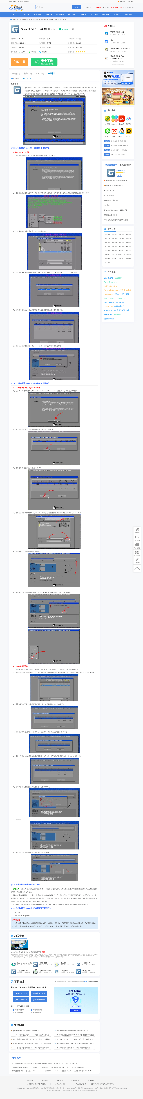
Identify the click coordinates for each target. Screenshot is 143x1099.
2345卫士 (124, 150)
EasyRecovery (110, 282)
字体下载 (107, 246)
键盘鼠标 (114, 238)
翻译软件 (107, 258)
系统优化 (114, 258)
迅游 (125, 141)
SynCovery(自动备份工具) (63, 1071)
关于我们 (45, 1080)
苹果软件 (48, 14)
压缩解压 (122, 246)
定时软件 (122, 242)
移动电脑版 (60, 14)
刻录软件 (129, 254)
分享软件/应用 (93, 981)
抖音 (120, 7)
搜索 (76, 7)
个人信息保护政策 (80, 1084)
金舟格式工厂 (108, 314)
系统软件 (71, 14)
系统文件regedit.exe (57, 1067)
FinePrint (117, 314)
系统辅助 (107, 234)
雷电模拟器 (129, 136)
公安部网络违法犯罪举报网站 (36, 1084)
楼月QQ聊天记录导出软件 (75, 1067)
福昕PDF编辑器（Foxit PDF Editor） (116, 298)
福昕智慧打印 (120, 302)
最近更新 (128, 14)
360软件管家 (114, 124)
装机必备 (105, 14)
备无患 (28, 1071)
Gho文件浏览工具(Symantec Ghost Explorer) (117, 180)
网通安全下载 (40, 993)
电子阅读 (107, 254)
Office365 (98, 7)
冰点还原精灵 (121, 294)
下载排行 (117, 14)
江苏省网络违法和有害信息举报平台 (102, 1084)
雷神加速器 (114, 141)
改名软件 (129, 246)
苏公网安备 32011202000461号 (88, 1088)
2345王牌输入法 (109, 302)
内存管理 (114, 246)
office (112, 154)
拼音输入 (122, 250)
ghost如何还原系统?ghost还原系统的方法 (26, 1030)
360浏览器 (105, 7)
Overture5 (108, 306)
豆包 (124, 7)
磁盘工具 (129, 238)
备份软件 (43, 19)
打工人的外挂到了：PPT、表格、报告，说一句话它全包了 (76, 1039)
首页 (14, 14)
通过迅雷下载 (19, 1010)
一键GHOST (36, 1067)
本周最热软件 (111, 165)
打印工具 (114, 254)
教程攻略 (94, 14)
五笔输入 (122, 258)
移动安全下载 (22, 999)
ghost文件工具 (26, 78)
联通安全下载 (40, 999)
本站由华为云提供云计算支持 (87, 1090)
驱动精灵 (122, 124)
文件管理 (107, 242)
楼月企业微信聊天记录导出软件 (22, 1063)
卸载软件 (122, 234)
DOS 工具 (121, 254)
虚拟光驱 (129, 258)
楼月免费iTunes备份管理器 (114, 185)
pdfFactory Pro (110, 286)
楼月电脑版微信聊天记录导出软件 (117, 220)
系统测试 (114, 234)
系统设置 (107, 250)
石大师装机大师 (110, 310)
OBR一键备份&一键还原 (69, 1063)
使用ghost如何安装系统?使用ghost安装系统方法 (72, 1030)
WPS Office (114, 7)
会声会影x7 (119, 306)
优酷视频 (125, 145)
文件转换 (122, 238)
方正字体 (118, 150)
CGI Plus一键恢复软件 (112, 200)
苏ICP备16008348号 (69, 1088)
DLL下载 (107, 262)
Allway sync (37, 1071)
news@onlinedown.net (69, 1090)
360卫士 (107, 124)
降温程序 (129, 250)
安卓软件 (37, 14)
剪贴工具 (107, 238)
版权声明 (60, 1080)
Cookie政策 (75, 1080)
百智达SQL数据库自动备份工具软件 (46, 1063)
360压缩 (123, 154)
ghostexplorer (109, 195)
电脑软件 (26, 14)
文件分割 (114, 242)
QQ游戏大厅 (122, 136)
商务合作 (30, 1080)
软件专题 (83, 14)
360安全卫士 (90, 7)
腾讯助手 (120, 141)
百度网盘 (129, 124)
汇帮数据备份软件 (18, 1071)
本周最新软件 (125, 165)
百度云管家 (109, 318)
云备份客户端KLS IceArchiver (84, 1071)
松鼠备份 (45, 1067)
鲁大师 (113, 150)
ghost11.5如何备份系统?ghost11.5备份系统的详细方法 (31, 1035)
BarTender (108, 294)
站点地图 (91, 1080)
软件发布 (130, 1)
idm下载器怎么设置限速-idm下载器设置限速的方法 (73, 1048)
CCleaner (109, 277)
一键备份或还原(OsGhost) (20, 1067)
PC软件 (27, 19)
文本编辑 (114, 250)
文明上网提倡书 (60, 1084)
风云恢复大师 (123, 310)
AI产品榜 (122, 1)
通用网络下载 (19, 1012)
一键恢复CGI (47, 1071)
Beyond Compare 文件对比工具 (117, 290)
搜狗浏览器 (130, 7)
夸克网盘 (117, 154)
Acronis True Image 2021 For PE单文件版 (117, 210)
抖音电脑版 (114, 145)
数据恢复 (129, 234)
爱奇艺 (120, 145)
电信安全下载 (22, 993)
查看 (119, 175)
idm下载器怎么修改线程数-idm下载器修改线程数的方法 (31, 1048)
